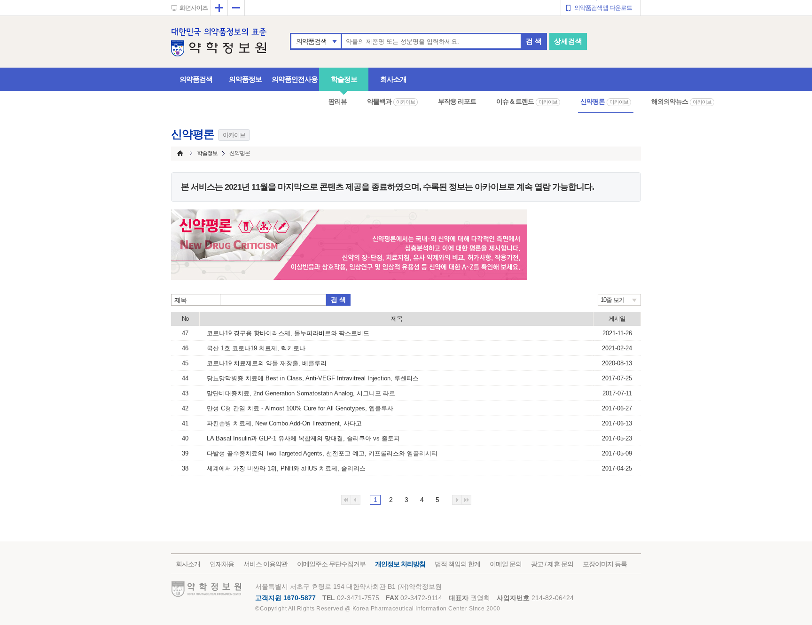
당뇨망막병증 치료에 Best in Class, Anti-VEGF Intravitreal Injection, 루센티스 (313, 378)
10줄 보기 (613, 299)
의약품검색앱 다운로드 (603, 7)
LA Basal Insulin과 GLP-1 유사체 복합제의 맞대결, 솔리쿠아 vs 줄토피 (303, 438)
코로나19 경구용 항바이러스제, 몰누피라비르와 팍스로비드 (288, 333)
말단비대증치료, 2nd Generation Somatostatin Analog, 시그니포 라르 (301, 393)
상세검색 (568, 41)
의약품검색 (311, 41)
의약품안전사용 (295, 79)
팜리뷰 (337, 101)
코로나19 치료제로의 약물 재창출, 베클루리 (267, 363)
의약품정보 (245, 79)
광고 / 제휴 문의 (552, 564)
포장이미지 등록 (605, 564)
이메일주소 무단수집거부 (331, 564)
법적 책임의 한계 (457, 564)
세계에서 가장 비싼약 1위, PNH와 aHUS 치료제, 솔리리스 (286, 468)
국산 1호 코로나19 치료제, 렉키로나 (256, 348)
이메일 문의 (506, 564)
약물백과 (391, 101)
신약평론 (604, 101)
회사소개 (393, 79)
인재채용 (222, 564)
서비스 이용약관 (265, 564)
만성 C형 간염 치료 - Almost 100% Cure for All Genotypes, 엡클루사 (300, 408)
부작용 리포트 (457, 101)
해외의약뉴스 (681, 101)
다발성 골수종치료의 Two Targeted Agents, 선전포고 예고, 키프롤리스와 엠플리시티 (322, 453)
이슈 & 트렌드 (526, 101)
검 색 (534, 41)
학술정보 (344, 79)
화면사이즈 (194, 7)
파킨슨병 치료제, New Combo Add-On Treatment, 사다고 (284, 423)
